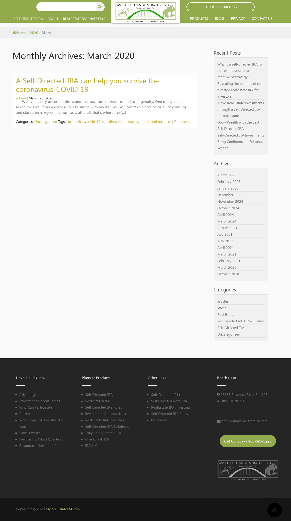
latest (221, 307)
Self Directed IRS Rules (103, 407)
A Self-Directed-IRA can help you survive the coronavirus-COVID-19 (87, 84)
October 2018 (228, 273)
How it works (29, 432)
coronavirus (75, 121)
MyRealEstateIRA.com (63, 508)
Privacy (238, 18)
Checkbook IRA (97, 439)
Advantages (28, 394)
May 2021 (225, 240)
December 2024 (230, 194)
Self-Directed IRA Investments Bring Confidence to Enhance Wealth (240, 141)
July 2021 (225, 234)
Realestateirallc (97, 401)
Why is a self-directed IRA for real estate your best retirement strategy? (240, 70)
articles (222, 301)
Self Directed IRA (28, 18)
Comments (182, 121)
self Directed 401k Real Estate (240, 321)
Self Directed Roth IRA (169, 401)
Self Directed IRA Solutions (107, 426)
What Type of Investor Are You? (41, 423)
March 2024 (226, 221)
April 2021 (225, 247)
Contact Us (262, 18)
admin (21, 98)
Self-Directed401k (165, 394)
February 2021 (229, 260)
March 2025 (226, 174)
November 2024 (230, 201)
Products (199, 18)
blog (219, 18)
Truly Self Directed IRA (103, 432)
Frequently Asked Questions (41, 439)
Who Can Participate (35, 407)
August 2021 (227, 227)
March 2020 (226, 267)
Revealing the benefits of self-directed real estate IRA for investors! (240, 90)
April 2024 (225, 214)
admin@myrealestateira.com (245, 421)
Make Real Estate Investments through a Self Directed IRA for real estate (240, 109)
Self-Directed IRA (230, 327)
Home (21, 33)
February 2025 (229, 181)
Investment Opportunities (39, 401)
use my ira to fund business (149, 121)
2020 (34, 33)
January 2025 (228, 188)
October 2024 (228, 207)
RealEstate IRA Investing (84, 18)
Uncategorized (45, 121)
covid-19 (93, 121)
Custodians (160, 420)
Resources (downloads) (38, 445)
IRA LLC (91, 445)
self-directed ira (114, 121)
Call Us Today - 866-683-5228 (247, 441)
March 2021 (226, 254)
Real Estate (225, 314)
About (53, 18)
